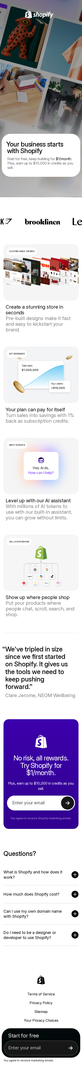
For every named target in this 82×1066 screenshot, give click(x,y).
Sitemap (41, 1011)
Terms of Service (41, 994)
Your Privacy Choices (41, 1020)
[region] (41, 375)
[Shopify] (41, 14)
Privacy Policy (41, 1003)
